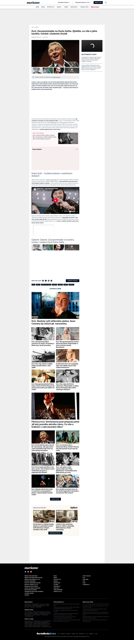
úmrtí (65, 284)
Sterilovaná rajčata (28, 623)
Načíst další (55, 499)
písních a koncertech (51, 179)
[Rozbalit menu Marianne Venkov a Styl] (90, 2)
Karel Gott (65, 217)
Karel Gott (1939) (46, 284)
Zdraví (66, 7)
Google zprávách (56, 77)
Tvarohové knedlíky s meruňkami (39, 623)
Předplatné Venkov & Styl (32, 579)
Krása (43, 7)
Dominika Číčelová (36, 37)
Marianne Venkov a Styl (82, 2)
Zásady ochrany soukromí (32, 588)
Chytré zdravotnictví (43, 613)
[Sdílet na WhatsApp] (51, 281)
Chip (84, 581)
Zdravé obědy (38, 606)
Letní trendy (32, 606)
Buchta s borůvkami (36, 626)
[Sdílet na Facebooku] (43, 281)
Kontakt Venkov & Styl (31, 584)
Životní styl (51, 7)
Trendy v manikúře (28, 611)
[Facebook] (25, 572)
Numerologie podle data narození (38, 605)
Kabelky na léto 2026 (36, 614)
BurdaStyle (82, 633)
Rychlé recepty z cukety (46, 626)
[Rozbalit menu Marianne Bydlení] (69, 2)
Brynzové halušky (28, 626)
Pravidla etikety (27, 604)
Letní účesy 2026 (44, 614)
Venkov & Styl (58, 591)
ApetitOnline (87, 575)
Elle (84, 577)
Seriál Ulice (36, 613)
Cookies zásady (29, 593)
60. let (65, 122)
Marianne (63, 633)
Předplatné (98, 2)
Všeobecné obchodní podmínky (34, 591)
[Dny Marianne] (95, 7)
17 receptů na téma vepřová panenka (41, 622)
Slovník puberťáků (35, 604)
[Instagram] (28, 572)
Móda (37, 7)
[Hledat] (105, 2)
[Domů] (34, 2)
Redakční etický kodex (31, 586)
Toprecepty (86, 584)
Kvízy (38, 284)
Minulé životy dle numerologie (38, 611)
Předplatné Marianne (31, 575)
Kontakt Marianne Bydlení (32, 582)
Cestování (29, 605)
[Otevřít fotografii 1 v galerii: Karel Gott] (37, 70)
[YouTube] (31, 572)
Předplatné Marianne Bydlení (33, 577)
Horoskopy (57, 586)
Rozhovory (73, 7)
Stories (56, 584)
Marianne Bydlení (63, 2)
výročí (54, 284)
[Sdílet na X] (46, 281)
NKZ (77, 633)
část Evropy (54, 122)
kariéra (71, 284)
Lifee (84, 582)
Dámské (73, 633)
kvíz (33, 284)
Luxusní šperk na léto (29, 615)
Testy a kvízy (42, 604)
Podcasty (56, 588)
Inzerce (27, 595)
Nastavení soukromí (31, 589)
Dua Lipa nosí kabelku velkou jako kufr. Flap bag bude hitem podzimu (96, 604)
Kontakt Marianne (30, 581)
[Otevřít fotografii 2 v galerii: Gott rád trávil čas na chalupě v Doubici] (48, 70)
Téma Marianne (58, 589)
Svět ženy (85, 579)
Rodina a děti (84, 7)
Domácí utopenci (45, 625)
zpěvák (60, 284)
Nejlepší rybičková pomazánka (35, 625)
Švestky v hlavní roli (37, 620)
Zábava (59, 7)
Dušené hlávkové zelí (29, 620)
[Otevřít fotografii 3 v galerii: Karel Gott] (59, 70)
